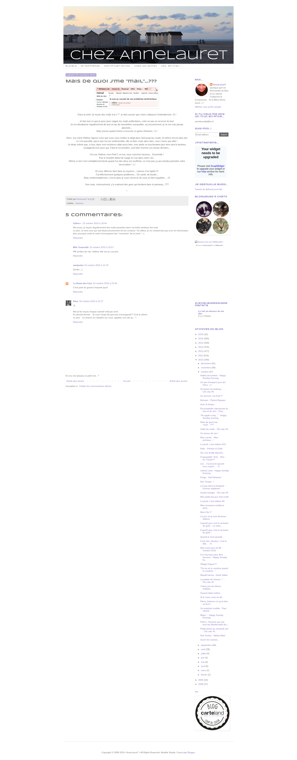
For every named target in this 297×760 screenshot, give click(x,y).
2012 (201, 351)
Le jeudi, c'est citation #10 (213, 444)
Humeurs (79, 203)
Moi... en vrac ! (170, 66)
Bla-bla (71, 66)
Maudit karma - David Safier (214, 575)
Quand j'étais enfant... (211, 593)
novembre (206, 367)
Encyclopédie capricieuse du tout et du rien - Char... (214, 409)
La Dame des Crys (82, 283)
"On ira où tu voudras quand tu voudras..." (214, 569)
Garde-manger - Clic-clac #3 (214, 492)
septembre (206, 645)
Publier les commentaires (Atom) (95, 386)
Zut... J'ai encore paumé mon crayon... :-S (212, 465)
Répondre (78, 238)
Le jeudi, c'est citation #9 (212, 501)
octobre (205, 371)
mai (203, 662)
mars (204, 670)
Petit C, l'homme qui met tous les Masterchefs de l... (214, 623)
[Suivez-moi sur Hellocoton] (209, 242)
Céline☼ (77, 223)
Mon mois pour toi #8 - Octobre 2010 (211, 549)
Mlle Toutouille (81, 247)
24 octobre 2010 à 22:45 (105, 283)
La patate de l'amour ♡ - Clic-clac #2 (212, 580)
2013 (201, 347)
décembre (206, 363)
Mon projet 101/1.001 (117, 66)
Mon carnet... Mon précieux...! (209, 438)
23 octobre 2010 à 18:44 (95, 223)
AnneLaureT (219, 84)
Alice (75, 301)
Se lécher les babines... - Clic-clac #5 (212, 390)
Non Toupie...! (207, 481)
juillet (204, 653)
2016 (201, 334)
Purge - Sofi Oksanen (210, 477)
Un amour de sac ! (209, 433)
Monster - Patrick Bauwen (213, 400)
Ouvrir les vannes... (209, 639)
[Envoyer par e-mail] (102, 199)
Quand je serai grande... (212, 537)
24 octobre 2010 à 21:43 (96, 265)
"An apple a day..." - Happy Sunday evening (213, 416)
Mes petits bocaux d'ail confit (214, 497)
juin (203, 657)
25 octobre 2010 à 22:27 (91, 301)
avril (203, 666)
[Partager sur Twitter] (108, 199)
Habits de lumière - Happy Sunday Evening (213, 376)
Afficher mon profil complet (208, 107)
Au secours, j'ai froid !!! (211, 396)
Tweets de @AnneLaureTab (208, 189)
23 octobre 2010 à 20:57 (102, 247)
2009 (201, 680)
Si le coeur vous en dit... (212, 597)
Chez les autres (145, 66)
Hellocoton (219, 245)
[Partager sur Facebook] (111, 199)
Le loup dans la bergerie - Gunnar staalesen (213, 487)
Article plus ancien (178, 381)
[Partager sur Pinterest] (114, 199)
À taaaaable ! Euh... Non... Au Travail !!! (213, 458)
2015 (201, 338)
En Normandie (90, 66)
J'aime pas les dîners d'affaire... (210, 587)
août (203, 649)
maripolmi (78, 265)
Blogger (191, 752)
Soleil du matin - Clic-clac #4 (214, 429)
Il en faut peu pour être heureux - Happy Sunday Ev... (213, 557)
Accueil (126, 381)
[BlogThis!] (105, 199)
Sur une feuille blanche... (212, 453)
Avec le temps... (208, 404)
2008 (201, 684)
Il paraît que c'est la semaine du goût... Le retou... (214, 524)
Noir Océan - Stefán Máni (212, 635)
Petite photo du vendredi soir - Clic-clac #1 (214, 630)
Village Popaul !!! (208, 564)
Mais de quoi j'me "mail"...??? (208, 423)
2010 (201, 359)
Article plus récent (75, 381)
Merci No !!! (206, 512)
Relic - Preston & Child (211, 448)
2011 (201, 355)
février (204, 674)
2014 (201, 343)
